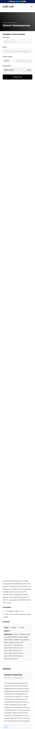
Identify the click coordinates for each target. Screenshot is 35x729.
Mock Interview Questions (10, 22)
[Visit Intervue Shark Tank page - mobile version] (17, 1)
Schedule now (17, 77)
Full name (6, 37)
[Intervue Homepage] (8, 6)
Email (5, 47)
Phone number (8, 57)
